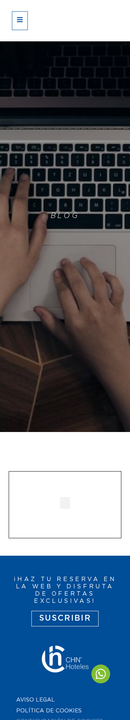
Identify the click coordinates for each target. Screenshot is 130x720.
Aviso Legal (35, 700)
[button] (65, 503)
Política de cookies (49, 710)
